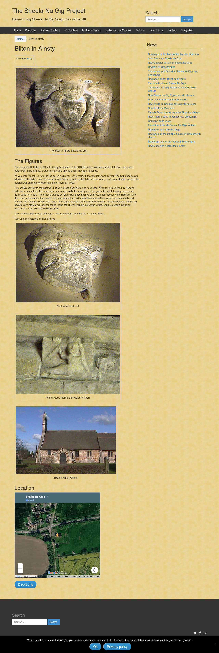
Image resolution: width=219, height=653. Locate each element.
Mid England (71, 30)
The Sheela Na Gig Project (48, 10)
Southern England (50, 30)
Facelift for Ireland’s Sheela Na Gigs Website (172, 125)
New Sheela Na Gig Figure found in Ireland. (171, 95)
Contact (172, 30)
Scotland (140, 30)
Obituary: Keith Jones (159, 121)
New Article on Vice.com (161, 108)
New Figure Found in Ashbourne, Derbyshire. (172, 116)
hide (29, 58)
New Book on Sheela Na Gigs (164, 129)
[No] (214, 644)
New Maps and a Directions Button (166, 145)
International (156, 30)
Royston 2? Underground (161, 67)
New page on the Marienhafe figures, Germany (173, 54)
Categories (186, 30)
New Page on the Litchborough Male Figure (171, 141)
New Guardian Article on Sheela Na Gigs (170, 62)
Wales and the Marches (118, 30)
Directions (30, 30)
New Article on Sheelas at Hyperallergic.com (172, 103)
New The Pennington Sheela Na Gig (167, 99)
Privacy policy (117, 647)
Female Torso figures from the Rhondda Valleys (174, 112)
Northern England (91, 30)
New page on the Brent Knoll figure (167, 79)
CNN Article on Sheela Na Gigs (165, 58)
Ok (95, 647)
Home (17, 30)
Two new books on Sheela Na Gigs (167, 83)
